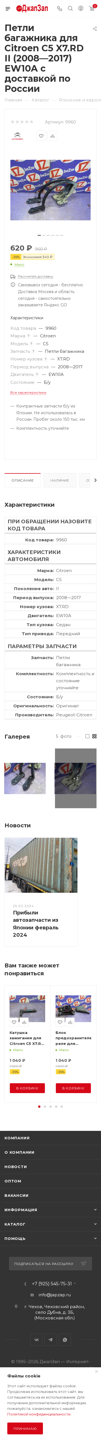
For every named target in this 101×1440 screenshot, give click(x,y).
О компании (19, 1152)
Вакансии (16, 1195)
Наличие (59, 480)
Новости (15, 1166)
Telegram (51, 1340)
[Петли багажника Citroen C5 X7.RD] (25, 778)
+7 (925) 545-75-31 (52, 1284)
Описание (23, 480)
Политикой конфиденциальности (38, 1414)
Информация (20, 1210)
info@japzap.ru (55, 1294)
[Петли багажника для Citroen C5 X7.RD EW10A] (50, 190)
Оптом (12, 1181)
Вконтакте (36, 1340)
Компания (16, 1138)
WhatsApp (65, 1340)
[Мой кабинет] (80, 9)
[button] (39, 1107)
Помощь (15, 1238)
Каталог (15, 1224)
